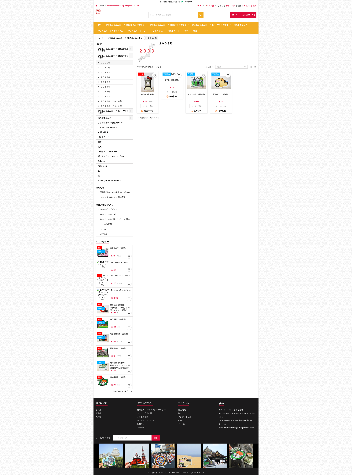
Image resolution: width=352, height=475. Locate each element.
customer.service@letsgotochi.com (123, 6)
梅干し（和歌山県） (172, 80)
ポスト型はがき (240, 25)
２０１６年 (105, 96)
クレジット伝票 (185, 417)
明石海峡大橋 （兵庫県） (119, 334)
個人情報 (182, 410)
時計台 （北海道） (148, 94)
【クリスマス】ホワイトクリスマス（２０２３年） (120, 290)
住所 (180, 420)
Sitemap (140, 427)
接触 (221, 403)
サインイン (230, 6)
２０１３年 (105, 82)
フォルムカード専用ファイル (110, 31)
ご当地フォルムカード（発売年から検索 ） (168, 25)
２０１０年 (105, 67)
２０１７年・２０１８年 (111, 101)
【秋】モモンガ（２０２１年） (120, 262)
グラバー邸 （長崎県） (197, 94)
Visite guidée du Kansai (109, 180)
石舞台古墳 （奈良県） (118, 348)
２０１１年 (105, 72)
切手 (186, 31)
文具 (195, 31)
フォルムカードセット (137, 31)
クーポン (182, 424)
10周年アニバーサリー (107, 151)
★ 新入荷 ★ (157, 31)
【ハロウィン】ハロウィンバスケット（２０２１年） (120, 275)
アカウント (183, 403)
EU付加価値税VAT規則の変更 (112, 197)
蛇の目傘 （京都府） (118, 305)
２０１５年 (105, 91)
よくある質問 (106, 224)
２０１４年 (105, 87)
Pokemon (102, 166)
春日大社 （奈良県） (118, 319)
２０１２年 (105, 77)
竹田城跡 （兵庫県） (118, 363)
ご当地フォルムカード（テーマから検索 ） (210, 25)
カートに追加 (147, 106)
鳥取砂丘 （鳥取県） (221, 94)
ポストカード (173, 31)
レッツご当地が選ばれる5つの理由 (115, 219)
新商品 (98, 413)
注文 (180, 413)
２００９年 (105, 63)
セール (103, 229)
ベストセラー (102, 241)
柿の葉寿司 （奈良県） (118, 377)
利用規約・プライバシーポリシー (151, 410)
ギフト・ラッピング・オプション (112, 156)
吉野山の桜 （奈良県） (118, 248)
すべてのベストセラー (122, 391)
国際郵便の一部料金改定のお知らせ (115, 192)
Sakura (101, 161)
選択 (232, 66)
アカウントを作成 (249, 6)
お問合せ (104, 234)
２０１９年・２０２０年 (111, 106)
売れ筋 (98, 417)
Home (99, 44)
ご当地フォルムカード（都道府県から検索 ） (125, 25)
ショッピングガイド (108, 209)
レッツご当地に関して (109, 214)
